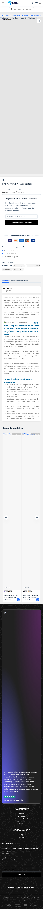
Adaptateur (18, 269)
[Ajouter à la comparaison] (35, 434)
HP (3, 180)
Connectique (19, 266)
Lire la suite (37, 599)
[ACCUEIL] (3, 15)
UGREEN (26, 587)
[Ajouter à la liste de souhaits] (32, 434)
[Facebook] (8, 858)
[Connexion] (32, 3)
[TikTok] (4, 858)
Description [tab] (5, 280)
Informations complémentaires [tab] (18, 280)
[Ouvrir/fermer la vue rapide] (38, 434)
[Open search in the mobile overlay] (21, 9)
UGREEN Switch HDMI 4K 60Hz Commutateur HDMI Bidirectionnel (30, 597)
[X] (13, 858)
